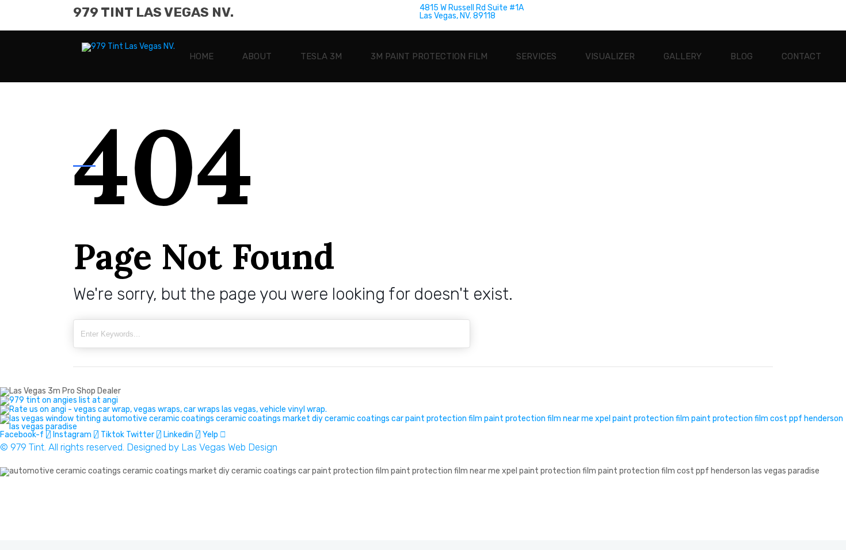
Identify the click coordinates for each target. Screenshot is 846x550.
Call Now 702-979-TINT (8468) (78, 520)
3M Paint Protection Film (429, 56)
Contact (801, 56)
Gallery (683, 56)
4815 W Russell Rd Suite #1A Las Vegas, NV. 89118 (102, 508)
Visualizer (610, 56)
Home (201, 56)
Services (536, 56)
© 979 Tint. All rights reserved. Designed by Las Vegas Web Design (138, 447)
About (257, 56)
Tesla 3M (321, 56)
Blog (741, 56)
